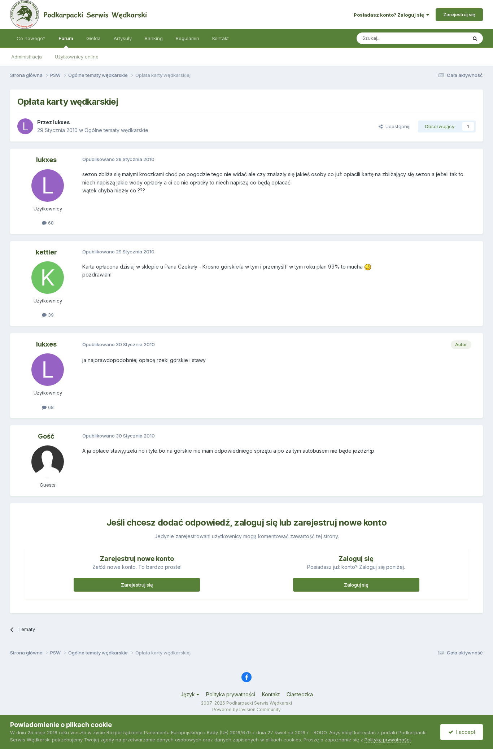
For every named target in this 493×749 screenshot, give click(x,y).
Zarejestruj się (459, 14)
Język (188, 694)
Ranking (154, 38)
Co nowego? (31, 38)
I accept (464, 732)
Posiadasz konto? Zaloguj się (390, 15)
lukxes (61, 122)
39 (50, 315)
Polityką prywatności (388, 740)
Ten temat (446, 38)
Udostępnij (396, 126)
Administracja (26, 57)
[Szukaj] (475, 38)
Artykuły (123, 38)
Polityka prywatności (230, 694)
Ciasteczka (300, 694)
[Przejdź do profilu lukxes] (25, 126)
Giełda (93, 38)
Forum (65, 38)
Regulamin (187, 38)
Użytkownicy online (77, 57)
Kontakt (220, 38)
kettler (46, 252)
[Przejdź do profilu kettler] (47, 277)
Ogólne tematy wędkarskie (116, 130)
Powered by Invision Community (246, 709)
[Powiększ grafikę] (367, 267)
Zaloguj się (356, 585)
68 (50, 223)
